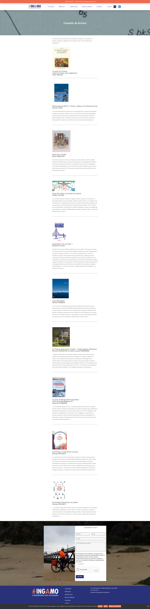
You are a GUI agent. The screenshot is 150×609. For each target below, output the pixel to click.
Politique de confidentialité (115, 606)
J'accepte (80, 564)
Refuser (105, 606)
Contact (109, 6)
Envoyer (79, 576)
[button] (115, 6)
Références (62, 6)
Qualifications (74, 6)
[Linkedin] (119, 6)
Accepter (100, 606)
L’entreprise (51, 6)
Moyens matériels (87, 6)
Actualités (99, 6)
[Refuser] (148, 606)
